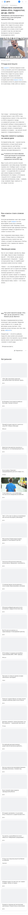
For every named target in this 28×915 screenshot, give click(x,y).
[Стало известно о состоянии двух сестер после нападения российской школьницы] (14, 488)
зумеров (13, 221)
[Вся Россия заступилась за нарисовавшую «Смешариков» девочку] (14, 625)
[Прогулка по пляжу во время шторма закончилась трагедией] (14, 671)
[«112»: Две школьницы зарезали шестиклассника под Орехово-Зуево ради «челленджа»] (14, 374)
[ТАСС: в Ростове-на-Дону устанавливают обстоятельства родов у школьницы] (14, 511)
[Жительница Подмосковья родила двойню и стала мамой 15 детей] (14, 534)
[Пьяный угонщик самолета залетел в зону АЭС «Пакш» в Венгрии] (14, 419)
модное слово (18, 79)
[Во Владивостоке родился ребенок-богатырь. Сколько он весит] (14, 397)
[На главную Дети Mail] (8, 1)
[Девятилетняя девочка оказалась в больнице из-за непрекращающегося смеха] (14, 442)
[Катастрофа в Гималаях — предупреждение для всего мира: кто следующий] (14, 465)
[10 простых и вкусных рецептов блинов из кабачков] (14, 854)
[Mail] (5, 1)
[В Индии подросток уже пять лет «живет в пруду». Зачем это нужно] (14, 877)
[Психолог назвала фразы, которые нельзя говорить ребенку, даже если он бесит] (14, 694)
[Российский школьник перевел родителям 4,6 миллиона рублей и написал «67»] (14, 739)
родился (6, 67)
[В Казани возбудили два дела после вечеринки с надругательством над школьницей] (14, 602)
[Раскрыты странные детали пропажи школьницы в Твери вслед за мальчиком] (14, 899)
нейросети (8, 330)
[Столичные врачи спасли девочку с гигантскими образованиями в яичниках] (14, 579)
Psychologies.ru (13, 5)
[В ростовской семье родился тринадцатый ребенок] (14, 785)
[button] (14, 48)
